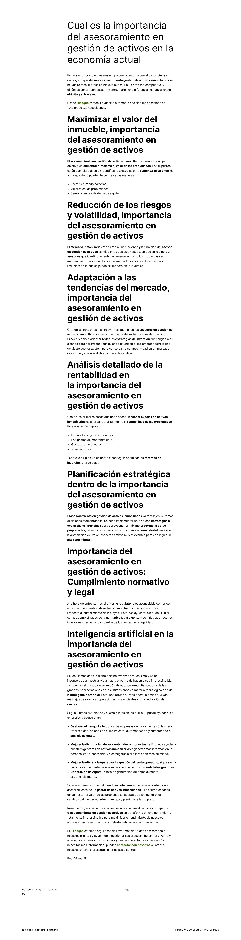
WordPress (211, 929)
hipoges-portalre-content (40, 929)
